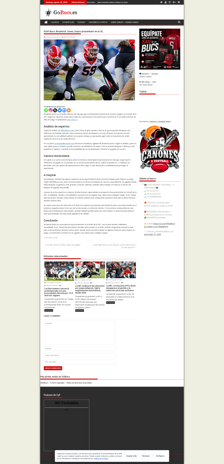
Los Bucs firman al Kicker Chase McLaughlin (63, 245)
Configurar (160, 456)
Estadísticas (68, 22)
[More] (69, 110)
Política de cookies (101, 458)
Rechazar (146, 456)
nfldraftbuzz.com (67, 130)
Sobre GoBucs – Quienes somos (124, 22)
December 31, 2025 (152, 234)
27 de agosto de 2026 (84, 280)
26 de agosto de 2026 (115, 280)
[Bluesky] (60, 110)
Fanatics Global (145, 76)
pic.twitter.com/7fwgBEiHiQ (156, 226)
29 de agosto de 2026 (53, 283)
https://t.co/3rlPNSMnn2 (164, 223)
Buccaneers (49, 238)
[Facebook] (64, 110)
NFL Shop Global (145, 85)
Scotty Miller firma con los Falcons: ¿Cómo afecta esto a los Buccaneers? (114, 246)
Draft (56, 238)
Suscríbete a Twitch (98, 22)
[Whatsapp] (46, 110)
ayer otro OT (72, 119)
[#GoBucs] (46, 22)
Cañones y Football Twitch (160, 121)
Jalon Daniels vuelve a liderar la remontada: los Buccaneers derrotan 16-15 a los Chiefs (111, 2)
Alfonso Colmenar (69, 37)
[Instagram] (51, 110)
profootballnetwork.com (64, 143)
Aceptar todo (131, 456)
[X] (55, 110)
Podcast (81, 22)
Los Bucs (55, 22)
